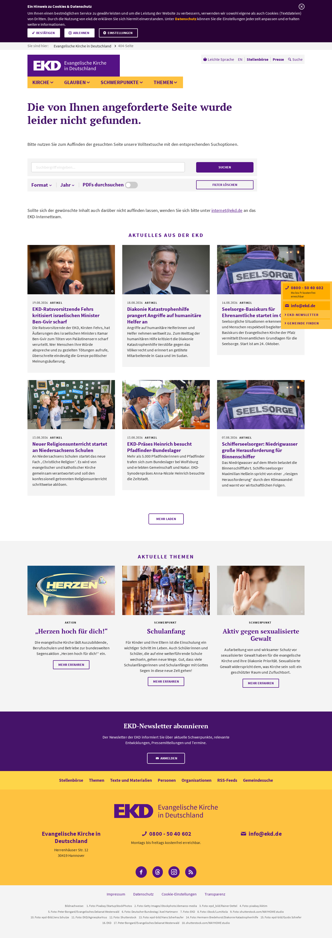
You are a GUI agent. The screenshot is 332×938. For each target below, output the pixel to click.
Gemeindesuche (258, 780)
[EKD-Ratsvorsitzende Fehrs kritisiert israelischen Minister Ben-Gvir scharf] (71, 269)
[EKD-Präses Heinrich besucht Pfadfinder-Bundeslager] (166, 404)
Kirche (40, 82)
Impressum (116, 894)
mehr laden (166, 519)
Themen (163, 82)
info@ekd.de (302, 305)
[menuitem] (218, 59)
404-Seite (126, 45)
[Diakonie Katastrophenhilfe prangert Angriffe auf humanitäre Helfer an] (166, 269)
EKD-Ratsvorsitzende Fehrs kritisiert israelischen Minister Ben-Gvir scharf (65, 315)
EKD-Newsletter (303, 315)
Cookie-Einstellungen (179, 894)
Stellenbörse (71, 780)
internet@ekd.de (227, 210)
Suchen (224, 167)
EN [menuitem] (240, 59)
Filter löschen (224, 184)
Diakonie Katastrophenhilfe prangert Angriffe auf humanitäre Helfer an (164, 315)
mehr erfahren (71, 664)
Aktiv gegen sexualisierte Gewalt (261, 635)
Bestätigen (45, 33)
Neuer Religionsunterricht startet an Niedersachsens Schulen (69, 447)
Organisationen (196, 780)
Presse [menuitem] (278, 59)
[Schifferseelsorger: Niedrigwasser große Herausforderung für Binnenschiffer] (261, 404)
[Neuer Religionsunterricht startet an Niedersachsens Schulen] (71, 404)
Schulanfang (166, 631)
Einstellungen (120, 33)
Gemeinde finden (303, 323)
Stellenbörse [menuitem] (257, 59)
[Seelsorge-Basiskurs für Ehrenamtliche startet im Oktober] (261, 269)
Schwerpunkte (120, 82)
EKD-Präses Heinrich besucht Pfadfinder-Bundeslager (159, 447)
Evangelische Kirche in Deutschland (83, 45)
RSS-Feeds (227, 780)
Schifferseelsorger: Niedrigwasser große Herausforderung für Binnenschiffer (259, 450)
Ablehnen (81, 33)
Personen (167, 780)
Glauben (75, 82)
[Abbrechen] (301, 7)
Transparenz (215, 894)
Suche (297, 59)
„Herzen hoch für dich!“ (71, 631)
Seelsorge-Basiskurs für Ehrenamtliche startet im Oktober (260, 312)
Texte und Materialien (131, 780)
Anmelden (168, 758)
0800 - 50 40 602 (306, 287)
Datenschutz (185, 18)
